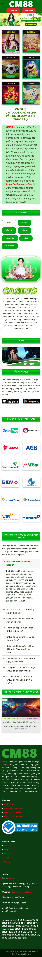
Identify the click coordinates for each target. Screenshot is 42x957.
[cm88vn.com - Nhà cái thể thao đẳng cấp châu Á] (21, 4)
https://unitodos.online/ (20, 892)
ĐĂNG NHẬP (28, 11)
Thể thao (8, 845)
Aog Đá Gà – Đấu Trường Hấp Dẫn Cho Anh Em (21, 722)
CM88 (11, 878)
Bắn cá (7, 853)
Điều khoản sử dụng (13, 816)
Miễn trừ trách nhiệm (13, 812)
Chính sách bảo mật (13, 808)
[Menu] (3, 4)
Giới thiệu (8, 804)
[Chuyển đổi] (4, 561)
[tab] (9, 223)
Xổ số (6, 858)
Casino (7, 862)
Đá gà (6, 849)
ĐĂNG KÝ (13, 11)
